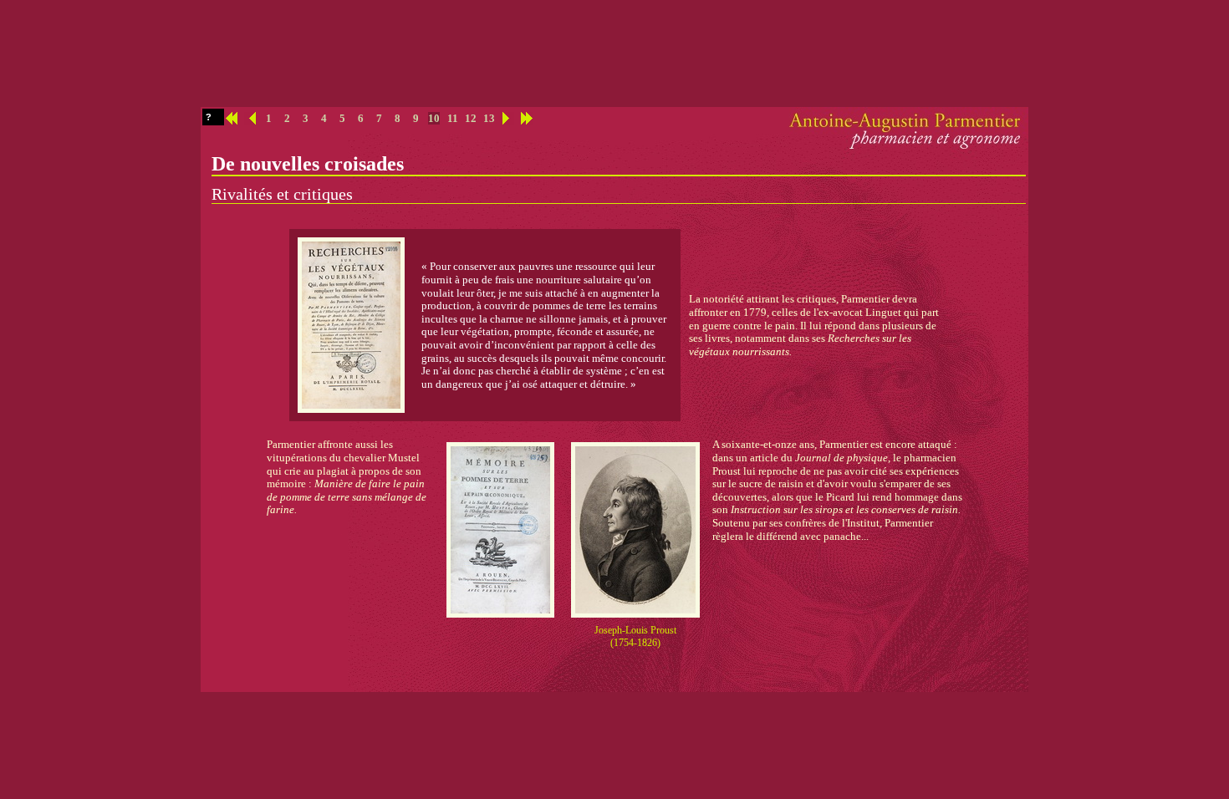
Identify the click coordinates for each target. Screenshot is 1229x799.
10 (434, 118)
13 (489, 118)
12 (471, 118)
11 (452, 118)
